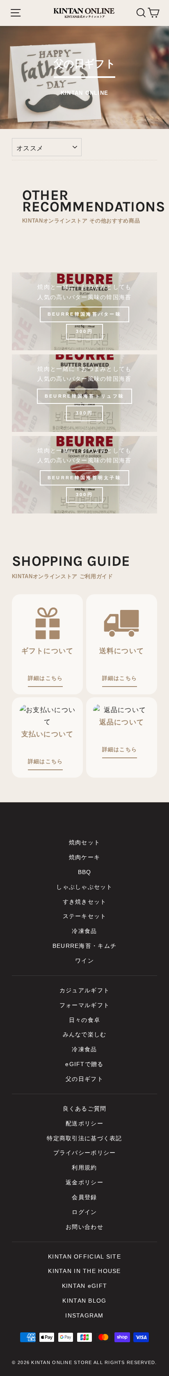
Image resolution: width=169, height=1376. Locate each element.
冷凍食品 (84, 931)
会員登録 (84, 1197)
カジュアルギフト (84, 990)
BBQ (84, 872)
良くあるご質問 (85, 1109)
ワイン (84, 961)
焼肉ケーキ (84, 857)
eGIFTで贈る (84, 1064)
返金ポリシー (84, 1182)
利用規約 (84, 1168)
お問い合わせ (84, 1227)
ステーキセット (85, 916)
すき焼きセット (85, 902)
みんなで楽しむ (85, 1034)
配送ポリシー (84, 1123)
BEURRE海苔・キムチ (84, 946)
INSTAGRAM (84, 1316)
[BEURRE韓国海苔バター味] (84, 311)
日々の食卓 (84, 1020)
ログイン (84, 1212)
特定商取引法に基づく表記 (84, 1138)
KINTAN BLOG (84, 1301)
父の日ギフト (84, 1079)
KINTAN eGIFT (84, 1286)
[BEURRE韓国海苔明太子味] (84, 474)
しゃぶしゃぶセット (84, 887)
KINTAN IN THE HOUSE (84, 1271)
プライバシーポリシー (84, 1153)
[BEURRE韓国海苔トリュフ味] (84, 393)
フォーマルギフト (84, 1005)
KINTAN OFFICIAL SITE (84, 1257)
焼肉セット (84, 842)
